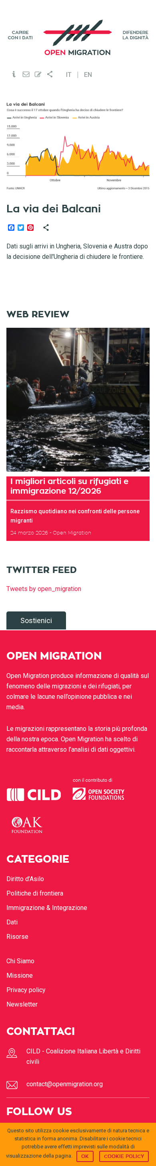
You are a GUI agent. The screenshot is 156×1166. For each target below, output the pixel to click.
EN (88, 75)
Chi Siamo (20, 961)
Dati (12, 922)
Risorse (17, 936)
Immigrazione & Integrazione (46, 908)
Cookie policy (124, 1156)
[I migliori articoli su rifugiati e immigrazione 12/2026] (78, 400)
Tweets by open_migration (43, 589)
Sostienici (36, 620)
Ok (85, 1156)
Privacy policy (26, 990)
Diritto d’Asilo (25, 879)
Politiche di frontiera (34, 893)
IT (69, 75)
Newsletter (22, 1004)
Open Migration (78, 37)
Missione (19, 975)
